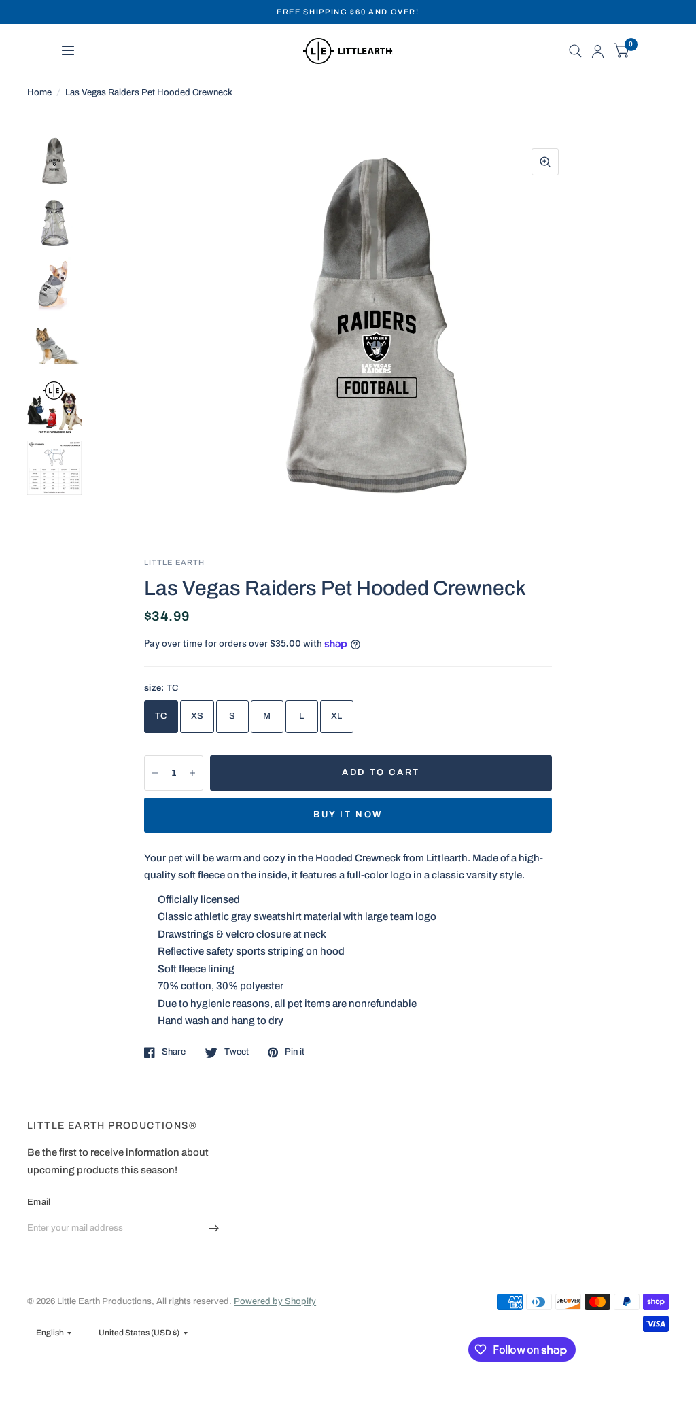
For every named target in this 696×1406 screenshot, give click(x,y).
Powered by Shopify (275, 1301)
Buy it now (348, 814)
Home (39, 92)
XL (337, 716)
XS (197, 716)
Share (174, 1052)
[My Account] (598, 51)
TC (161, 716)
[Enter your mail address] (214, 1228)
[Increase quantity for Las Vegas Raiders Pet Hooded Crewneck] (192, 773)
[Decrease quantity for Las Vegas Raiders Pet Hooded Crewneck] (155, 773)
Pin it (294, 1052)
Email (38, 1202)
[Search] (575, 51)
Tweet (236, 1052)
